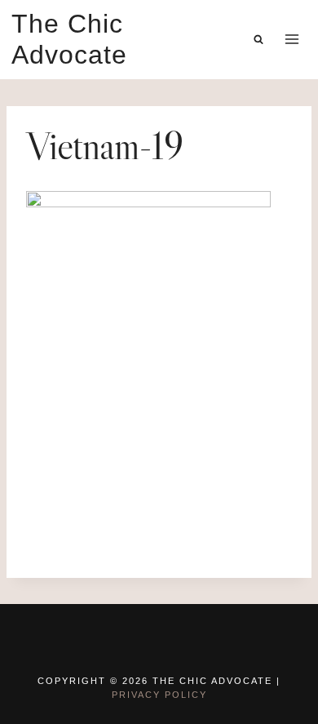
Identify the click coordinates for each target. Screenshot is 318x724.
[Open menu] (291, 39)
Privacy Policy (159, 695)
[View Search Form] (258, 39)
